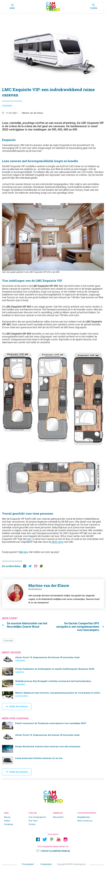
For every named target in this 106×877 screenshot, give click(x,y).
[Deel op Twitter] (30, 566)
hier (29, 539)
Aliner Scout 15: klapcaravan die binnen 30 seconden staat (53, 659)
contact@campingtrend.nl (55, 851)
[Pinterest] (52, 839)
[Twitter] (45, 839)
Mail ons (23, 552)
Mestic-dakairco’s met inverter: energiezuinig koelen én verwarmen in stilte (53, 695)
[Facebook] (38, 839)
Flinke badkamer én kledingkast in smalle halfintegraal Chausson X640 (53, 671)
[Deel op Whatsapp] (41, 566)
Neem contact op (84, 821)
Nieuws (7, 817)
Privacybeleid (28, 864)
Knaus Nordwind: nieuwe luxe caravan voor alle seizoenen (53, 749)
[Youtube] (58, 839)
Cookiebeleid (46, 864)
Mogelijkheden (83, 817)
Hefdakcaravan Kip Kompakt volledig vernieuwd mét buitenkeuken (53, 683)
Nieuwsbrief (58, 817)
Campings (8, 824)
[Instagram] (65, 839)
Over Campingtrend (37, 817)
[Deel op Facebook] (24, 566)
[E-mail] (35, 566)
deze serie (57, 541)
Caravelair (8, 640)
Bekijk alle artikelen (18, 706)
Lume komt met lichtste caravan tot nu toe (53, 760)
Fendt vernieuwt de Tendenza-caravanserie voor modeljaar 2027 (53, 725)
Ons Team (33, 821)
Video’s (7, 821)
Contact (32, 824)
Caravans (7, 106)
